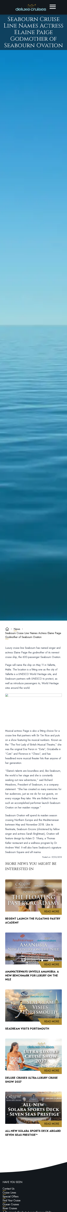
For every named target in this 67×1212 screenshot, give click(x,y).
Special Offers (11, 1196)
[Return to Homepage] (31, 7)
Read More (53, 911)
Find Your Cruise (11, 1200)
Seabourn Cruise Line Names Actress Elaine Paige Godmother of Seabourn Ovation (33, 635)
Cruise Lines (9, 1192)
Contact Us (8, 1189)
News (17, 629)
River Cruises (10, 1208)
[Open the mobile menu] (53, 7)
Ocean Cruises (11, 1204)
